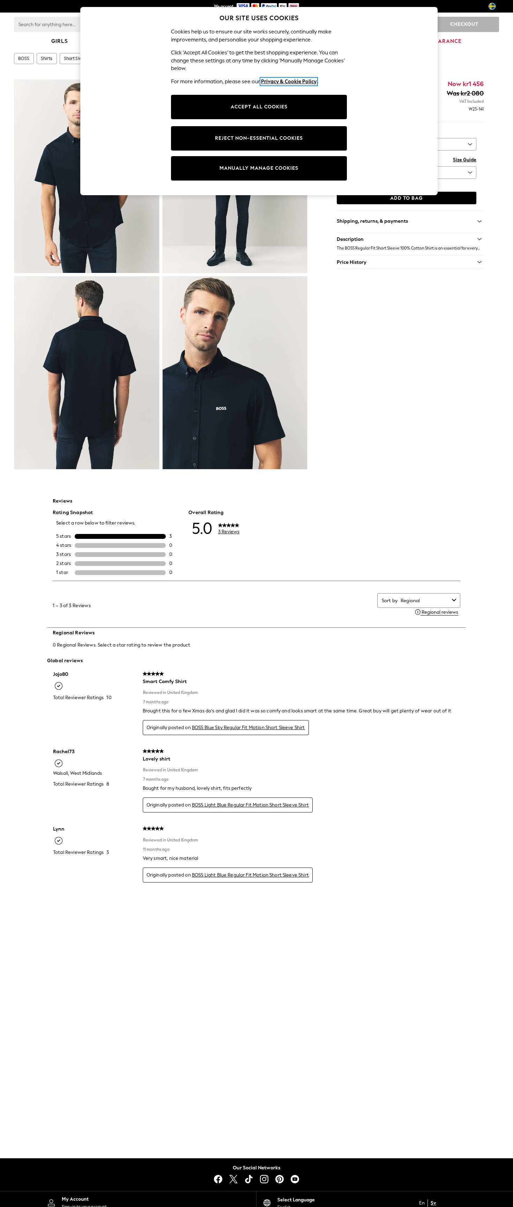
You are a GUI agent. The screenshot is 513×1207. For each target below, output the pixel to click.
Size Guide (464, 160)
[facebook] (218, 1179)
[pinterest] (279, 1179)
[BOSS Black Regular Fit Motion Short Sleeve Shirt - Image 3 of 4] (86, 372)
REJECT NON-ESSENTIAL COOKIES (259, 138)
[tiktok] (248, 1179)
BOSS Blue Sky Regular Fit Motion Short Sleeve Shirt (248, 728)
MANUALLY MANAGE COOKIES (259, 168)
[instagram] (264, 1179)
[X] (233, 1179)
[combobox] (425, 601)
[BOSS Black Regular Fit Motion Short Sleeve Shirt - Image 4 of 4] (235, 372)
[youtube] (295, 1179)
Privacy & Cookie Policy (289, 81)
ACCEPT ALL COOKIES (259, 107)
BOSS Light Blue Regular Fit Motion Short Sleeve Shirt (250, 805)
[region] (259, 101)
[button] (410, 239)
